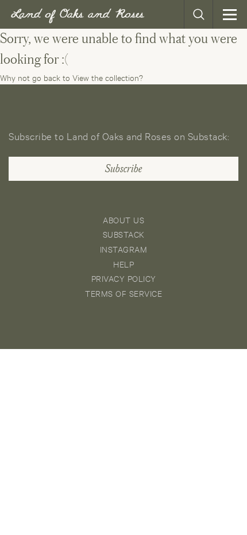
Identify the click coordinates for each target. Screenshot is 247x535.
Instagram (124, 248)
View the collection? (107, 77)
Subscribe (123, 169)
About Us (123, 219)
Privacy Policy (123, 278)
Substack (124, 233)
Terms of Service (123, 293)
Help (123, 263)
